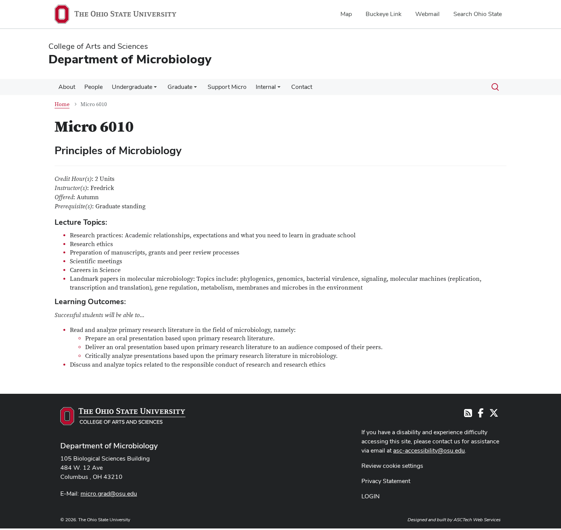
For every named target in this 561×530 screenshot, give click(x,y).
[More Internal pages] (279, 89)
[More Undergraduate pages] (155, 89)
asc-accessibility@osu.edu (429, 450)
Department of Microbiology (109, 446)
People (93, 87)
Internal (266, 87)
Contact (301, 87)
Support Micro (227, 87)
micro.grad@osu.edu (109, 494)
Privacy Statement (385, 481)
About (66, 87)
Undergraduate (132, 87)
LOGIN (370, 496)
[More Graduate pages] (195, 89)
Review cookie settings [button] (392, 466)
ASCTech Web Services (477, 520)
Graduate (180, 87)
